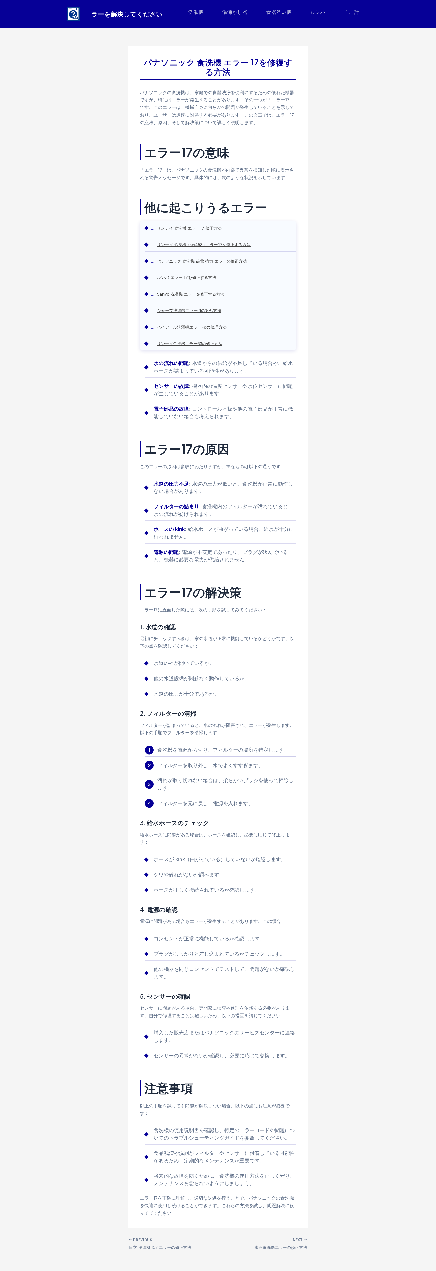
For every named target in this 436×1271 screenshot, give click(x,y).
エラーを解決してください (124, 14)
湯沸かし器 (234, 12)
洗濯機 (195, 12)
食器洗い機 (278, 12)
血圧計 (351, 12)
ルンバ (317, 12)
